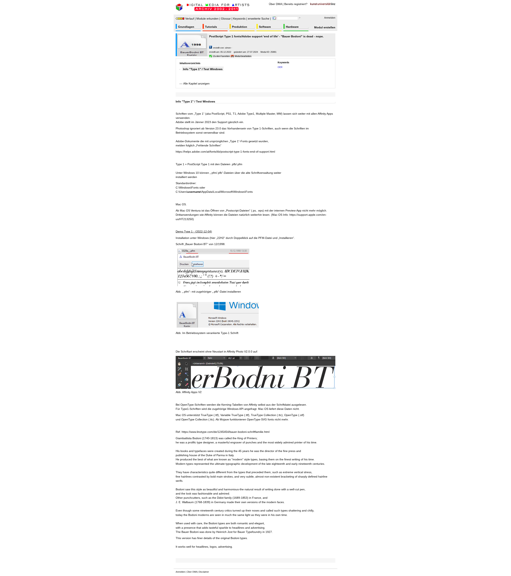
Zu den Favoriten (221, 56)
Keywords (239, 18)
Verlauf (189, 18)
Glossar (226, 18)
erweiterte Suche (258, 18)
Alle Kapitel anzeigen (196, 83)
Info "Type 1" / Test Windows (203, 69)
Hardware (292, 26)
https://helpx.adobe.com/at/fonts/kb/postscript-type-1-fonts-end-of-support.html (225, 151)
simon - (228, 48)
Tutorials (211, 26)
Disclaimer (204, 572)
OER (280, 67)
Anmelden (329, 17)
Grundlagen (186, 26)
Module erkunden (207, 18)
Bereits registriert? (295, 4)
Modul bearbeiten (243, 56)
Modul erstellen (324, 27)
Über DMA (275, 4)
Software (265, 26)
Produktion (239, 26)
